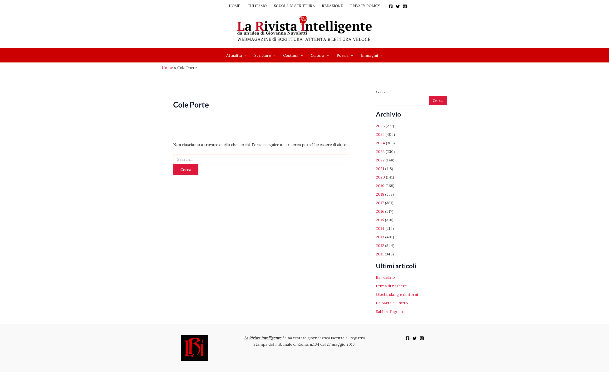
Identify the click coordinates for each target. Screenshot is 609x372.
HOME (234, 6)
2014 (380, 228)
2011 (380, 254)
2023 (380, 151)
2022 (380, 160)
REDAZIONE (332, 6)
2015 (380, 219)
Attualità (234, 55)
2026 (380, 125)
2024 (380, 143)
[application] (244, 55)
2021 (380, 168)
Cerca (380, 92)
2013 (380, 237)
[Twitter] (398, 6)
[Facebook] (390, 6)
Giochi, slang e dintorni (397, 294)
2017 (380, 202)
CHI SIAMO (257, 6)
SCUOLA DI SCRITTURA (294, 6)
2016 (380, 211)
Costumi (290, 55)
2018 (380, 194)
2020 (380, 177)
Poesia (343, 55)
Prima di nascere (391, 285)
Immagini (369, 55)
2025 (380, 134)
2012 (380, 245)
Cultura (317, 55)
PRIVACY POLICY (365, 6)
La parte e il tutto (392, 303)
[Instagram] (405, 6)
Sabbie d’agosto (390, 311)
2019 (380, 185)
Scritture (262, 55)
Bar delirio (385, 277)
